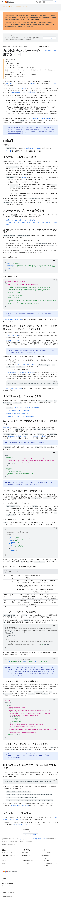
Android (4, 876)
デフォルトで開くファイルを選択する (17, 413)
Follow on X (24, 858)
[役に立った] (54, 46)
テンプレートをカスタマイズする (12, 319)
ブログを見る (25, 853)
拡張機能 (32, 83)
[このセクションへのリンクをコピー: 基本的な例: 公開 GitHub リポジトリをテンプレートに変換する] (8, 232)
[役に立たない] (56, 46)
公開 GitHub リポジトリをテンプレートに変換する (20, 220)
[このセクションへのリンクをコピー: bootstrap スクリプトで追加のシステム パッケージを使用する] (8, 424)
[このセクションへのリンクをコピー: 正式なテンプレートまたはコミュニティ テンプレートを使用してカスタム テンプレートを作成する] (42, 329)
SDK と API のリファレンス (8, 855)
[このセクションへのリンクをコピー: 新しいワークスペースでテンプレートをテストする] (9, 769)
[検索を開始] (37, 2)
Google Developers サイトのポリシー (50, 840)
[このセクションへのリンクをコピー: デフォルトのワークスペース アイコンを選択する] (50, 744)
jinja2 (43, 673)
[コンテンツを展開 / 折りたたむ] (15, 60)
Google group (44, 858)
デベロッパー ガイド (7, 853)
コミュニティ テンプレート (14, 340)
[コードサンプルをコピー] (56, 260)
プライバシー (11, 892)
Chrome (4, 878)
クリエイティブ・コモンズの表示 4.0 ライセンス (36, 838)
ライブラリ (4, 860)
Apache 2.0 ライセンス (17, 840)
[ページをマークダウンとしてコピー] (19, 54)
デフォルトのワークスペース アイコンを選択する (20, 416)
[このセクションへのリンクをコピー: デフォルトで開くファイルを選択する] (39, 682)
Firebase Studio (22, 7)
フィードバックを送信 (50, 50)
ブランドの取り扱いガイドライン (49, 863)
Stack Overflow (45, 855)
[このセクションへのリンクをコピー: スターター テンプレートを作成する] (45, 211)
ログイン (57, 2)
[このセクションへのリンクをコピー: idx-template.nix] (18, 276)
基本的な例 (6, 427)
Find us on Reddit (26, 855)
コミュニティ (23, 88)
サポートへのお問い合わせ (48, 853)
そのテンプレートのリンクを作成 (41, 119)
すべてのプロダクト (7, 886)
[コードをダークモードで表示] (54, 260)
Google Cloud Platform (7, 883)
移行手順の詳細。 (35, 19)
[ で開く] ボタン (20, 805)
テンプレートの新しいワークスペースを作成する (20, 372)
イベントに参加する (27, 863)
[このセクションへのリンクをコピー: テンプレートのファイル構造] (37, 158)
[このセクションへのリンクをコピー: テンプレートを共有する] (32, 813)
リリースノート (45, 860)
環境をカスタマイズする (33, 148)
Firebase (5, 46)
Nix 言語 (8, 151)
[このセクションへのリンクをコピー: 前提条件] (15, 141)
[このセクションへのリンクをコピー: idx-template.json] (19, 257)
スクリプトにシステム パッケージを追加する (23, 408)
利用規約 (4, 892)
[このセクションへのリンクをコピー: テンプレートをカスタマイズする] (42, 397)
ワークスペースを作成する (23, 92)
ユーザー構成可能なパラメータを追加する (18, 410)
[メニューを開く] (2, 2)
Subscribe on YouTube (27, 860)
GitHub (3, 863)
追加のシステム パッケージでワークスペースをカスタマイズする (26, 436)
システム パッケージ (11, 83)
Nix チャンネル (35, 442)
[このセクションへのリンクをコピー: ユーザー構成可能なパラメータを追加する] (43, 491)
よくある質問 (44, 865)
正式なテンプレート (12, 335)
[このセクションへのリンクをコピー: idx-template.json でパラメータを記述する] (37, 519)
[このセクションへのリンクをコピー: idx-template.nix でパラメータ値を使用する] (38, 612)
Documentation (8, 7)
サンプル (4, 858)
